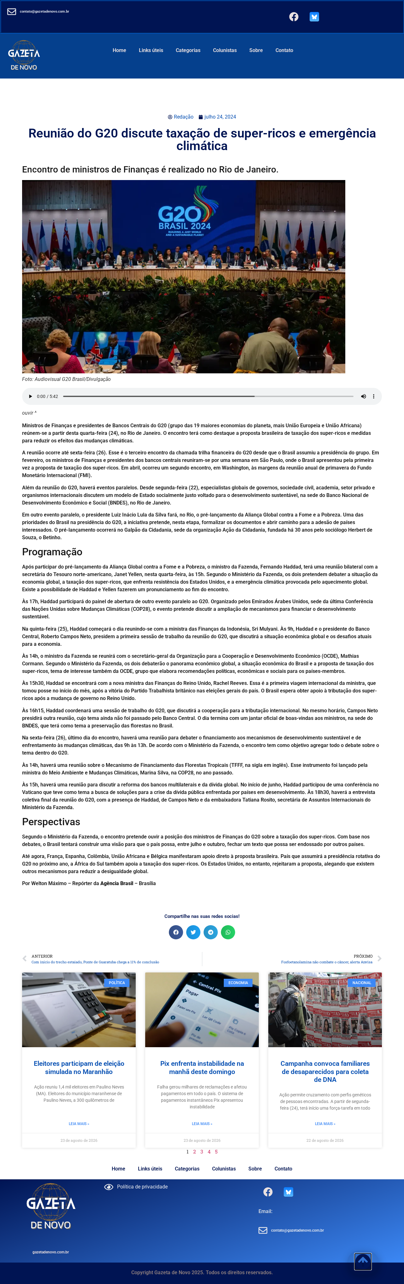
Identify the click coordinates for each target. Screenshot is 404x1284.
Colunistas (225, 50)
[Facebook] (293, 16)
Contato (284, 50)
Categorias (188, 50)
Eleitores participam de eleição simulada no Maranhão (79, 1067)
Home (119, 50)
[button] (176, 932)
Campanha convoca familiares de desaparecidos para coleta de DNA (325, 1071)
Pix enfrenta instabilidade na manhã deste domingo (202, 1067)
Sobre (256, 50)
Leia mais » (79, 1124)
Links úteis (151, 50)
